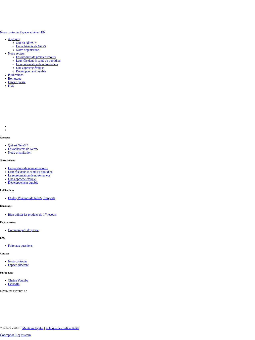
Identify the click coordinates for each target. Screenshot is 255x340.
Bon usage (14, 78)
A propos (14, 39)
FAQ (11, 85)
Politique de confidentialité (62, 328)
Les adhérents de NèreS (31, 46)
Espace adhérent (30, 32)
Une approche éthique (30, 67)
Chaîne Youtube (18, 280)
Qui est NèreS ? (26, 42)
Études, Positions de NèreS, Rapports (31, 198)
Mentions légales (32, 328)
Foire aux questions (20, 245)
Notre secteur (16, 53)
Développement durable (31, 71)
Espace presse (17, 82)
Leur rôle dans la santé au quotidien (38, 60)
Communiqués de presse (23, 230)
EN (43, 32)
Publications (15, 75)
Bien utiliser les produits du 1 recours (32, 214)
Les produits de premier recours (36, 57)
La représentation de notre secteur (37, 64)
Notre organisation (27, 50)
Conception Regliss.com (15, 335)
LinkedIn (14, 284)
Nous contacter (9, 32)
